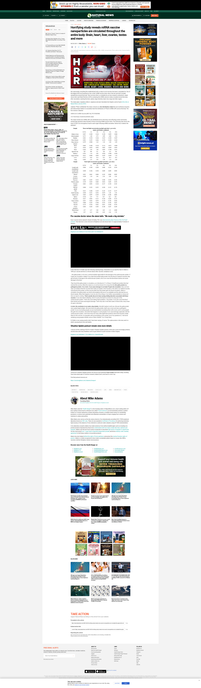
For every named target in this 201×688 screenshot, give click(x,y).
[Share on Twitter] (79, 47)
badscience (89, 50)
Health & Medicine (88, 20)
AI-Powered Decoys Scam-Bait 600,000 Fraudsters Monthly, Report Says (55, 45)
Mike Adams (82, 43)
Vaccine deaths (126, 50)
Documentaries (119, 452)
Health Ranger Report (50, 124)
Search (157, 11)
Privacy (75, 675)
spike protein (118, 50)
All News (116, 650)
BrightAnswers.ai (129, 11)
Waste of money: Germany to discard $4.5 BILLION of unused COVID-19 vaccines (99, 600)
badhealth (76, 50)
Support (92, 653)
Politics (72, 20)
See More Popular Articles (56, 98)
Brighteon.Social (140, 650)
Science (124, 20)
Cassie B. (99, 494)
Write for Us (93, 655)
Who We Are (94, 648)
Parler (137, 653)
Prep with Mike (56, 11)
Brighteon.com (78, 448)
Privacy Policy (94, 662)
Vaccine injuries (74, 51)
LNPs (99, 50)
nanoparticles (108, 50)
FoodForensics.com (120, 448)
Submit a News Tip (95, 661)
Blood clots (95, 50)
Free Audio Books (119, 450)
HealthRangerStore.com (100, 452)
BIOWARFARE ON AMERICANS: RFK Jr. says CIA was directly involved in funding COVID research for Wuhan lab (121, 577)
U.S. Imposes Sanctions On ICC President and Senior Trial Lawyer (54, 51)
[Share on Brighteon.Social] (72, 47)
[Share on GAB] (85, 47)
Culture (79, 20)
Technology (132, 20)
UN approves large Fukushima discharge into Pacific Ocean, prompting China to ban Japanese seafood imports (120, 497)
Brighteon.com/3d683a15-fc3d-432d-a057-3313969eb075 (87, 232)
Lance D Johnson (121, 494)
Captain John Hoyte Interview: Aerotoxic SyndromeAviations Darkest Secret (60, 159)
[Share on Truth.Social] (88, 47)
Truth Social (139, 655)
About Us (147, 11)
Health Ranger (77, 24)
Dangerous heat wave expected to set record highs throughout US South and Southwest (100, 497)
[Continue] (73, 656)
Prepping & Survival (114, 20)
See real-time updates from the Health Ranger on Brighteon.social (94, 402)
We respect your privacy (49, 659)
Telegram (138, 652)
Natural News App (118, 655)
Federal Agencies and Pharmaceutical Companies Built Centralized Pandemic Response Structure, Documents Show (55, 57)
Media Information (95, 657)
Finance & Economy (101, 20)
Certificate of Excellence (109, 421)
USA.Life (138, 664)
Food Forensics (102, 410)
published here (87, 677)
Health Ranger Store (118, 652)
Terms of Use (94, 664)
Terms (79, 675)
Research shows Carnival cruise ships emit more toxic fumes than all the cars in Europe (120, 600)
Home (43, 11)
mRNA (102, 50)
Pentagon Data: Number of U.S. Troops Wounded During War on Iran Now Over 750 (55, 40)
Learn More (117, 683)
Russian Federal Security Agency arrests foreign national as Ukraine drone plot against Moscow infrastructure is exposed (54, 64)
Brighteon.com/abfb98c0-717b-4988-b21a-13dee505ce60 (87, 334)
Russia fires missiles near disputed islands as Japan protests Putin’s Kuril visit (55, 88)
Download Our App (139, 11)
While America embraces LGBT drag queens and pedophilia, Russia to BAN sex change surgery (80, 521)
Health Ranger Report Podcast (120, 653)
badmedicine (82, 50)
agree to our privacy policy (82, 685)
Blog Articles (117, 659)
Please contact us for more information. (79, 636)
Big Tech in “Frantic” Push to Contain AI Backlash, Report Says (55, 34)
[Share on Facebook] (75, 47)
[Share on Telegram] (82, 47)
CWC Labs (85, 421)
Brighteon (49, 11)
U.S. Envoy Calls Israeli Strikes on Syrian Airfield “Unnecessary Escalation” (55, 82)
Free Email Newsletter (96, 652)
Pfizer (113, 50)
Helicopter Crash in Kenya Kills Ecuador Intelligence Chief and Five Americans (55, 77)
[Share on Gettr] (92, 47)
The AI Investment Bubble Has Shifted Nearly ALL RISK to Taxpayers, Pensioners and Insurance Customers (61, 151)
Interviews (63, 11)
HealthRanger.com (99, 448)
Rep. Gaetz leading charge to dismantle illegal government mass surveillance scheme (121, 521)
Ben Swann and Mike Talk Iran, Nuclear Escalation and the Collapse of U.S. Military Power (49, 140)
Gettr (137, 657)
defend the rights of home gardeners (94, 436)
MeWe (137, 661)
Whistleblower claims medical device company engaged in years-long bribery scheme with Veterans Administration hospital (80, 600)
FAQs (151, 11)
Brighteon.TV (77, 450)
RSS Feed (116, 661)
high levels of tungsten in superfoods (118, 429)
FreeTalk (138, 659)
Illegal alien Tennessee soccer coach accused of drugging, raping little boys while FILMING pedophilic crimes (100, 521)
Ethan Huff (79, 494)
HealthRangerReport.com (101, 450)
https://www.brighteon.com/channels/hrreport (83, 380)
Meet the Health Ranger (96, 650)
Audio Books (69, 11)
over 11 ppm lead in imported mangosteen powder (95, 431)
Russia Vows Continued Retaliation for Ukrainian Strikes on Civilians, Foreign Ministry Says (55, 71)
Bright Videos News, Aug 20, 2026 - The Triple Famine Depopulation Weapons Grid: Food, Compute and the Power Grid (49, 160)
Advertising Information (96, 659)
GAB (137, 662)
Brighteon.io (139, 648)
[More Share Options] (95, 47)
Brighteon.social (78, 452)
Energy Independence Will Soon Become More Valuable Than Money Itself (49, 150)
